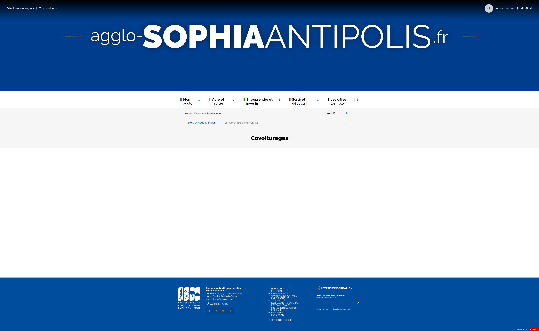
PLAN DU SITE (277, 291)
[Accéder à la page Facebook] (517, 8)
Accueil (188, 113)
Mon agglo (187, 101)
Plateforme (277, 315)
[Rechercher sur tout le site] (489, 8)
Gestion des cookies (282, 320)
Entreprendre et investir (259, 101)
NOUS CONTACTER (280, 289)
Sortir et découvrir (300, 101)
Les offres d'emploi (338, 101)
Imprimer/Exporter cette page (328, 113)
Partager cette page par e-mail (340, 113)
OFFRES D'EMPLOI (279, 293)
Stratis (534, 330)
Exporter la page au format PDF (334, 113)
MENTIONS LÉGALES (280, 305)
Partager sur (346, 113)
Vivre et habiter (218, 101)
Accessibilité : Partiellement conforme (284, 302)
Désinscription (342, 309)
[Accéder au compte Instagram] (531, 8)
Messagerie (277, 312)
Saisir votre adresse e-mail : (331, 296)
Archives (323, 309)
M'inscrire (358, 303)
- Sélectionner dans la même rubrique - (241, 123)
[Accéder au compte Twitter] (522, 8)
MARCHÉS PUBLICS (280, 298)
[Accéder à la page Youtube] (526, 8)
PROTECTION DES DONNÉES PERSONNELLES (284, 309)
